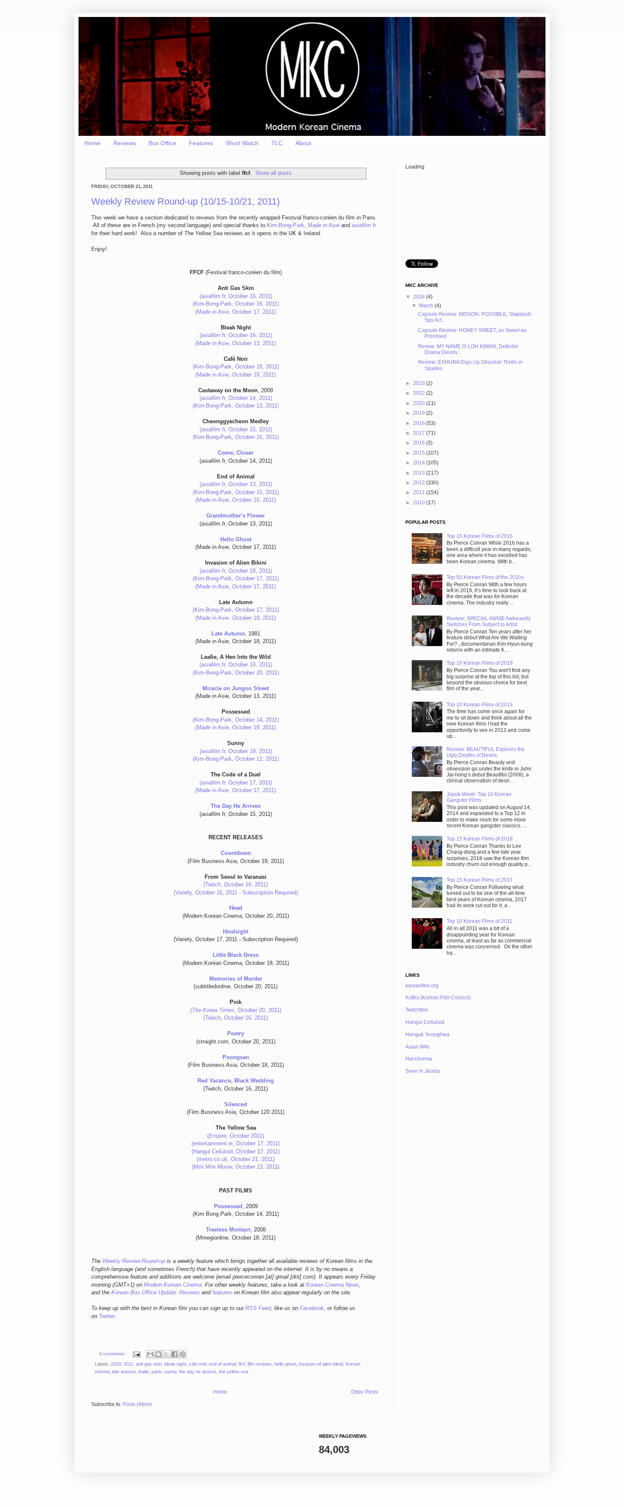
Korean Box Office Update (143, 1292)
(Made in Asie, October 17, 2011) (235, 312)
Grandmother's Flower (235, 515)
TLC (277, 143)
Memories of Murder (235, 979)
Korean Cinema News (332, 1285)
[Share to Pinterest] (182, 1354)
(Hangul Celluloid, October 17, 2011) (235, 1151)
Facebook (312, 1308)
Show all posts (274, 173)
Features (201, 143)
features (222, 1292)
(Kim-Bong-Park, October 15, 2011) (236, 492)
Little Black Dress (236, 955)
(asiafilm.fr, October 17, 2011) (236, 782)
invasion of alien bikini (321, 1363)
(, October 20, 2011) (235, 1010)
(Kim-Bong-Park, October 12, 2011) (236, 759)
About (303, 143)
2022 (419, 393)
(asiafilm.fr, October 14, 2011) (236, 398)
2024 (419, 297)
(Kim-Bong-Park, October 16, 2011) (236, 304)
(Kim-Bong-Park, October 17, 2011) (236, 578)
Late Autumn (228, 633)
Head (235, 908)
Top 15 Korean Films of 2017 (480, 880)
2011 (128, 1363)
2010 (116, 1363)
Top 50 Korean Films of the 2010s (485, 577)
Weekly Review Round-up (133, 1261)
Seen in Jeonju (422, 1071)
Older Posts (364, 1392)
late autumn (124, 1371)
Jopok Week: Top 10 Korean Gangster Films (479, 797)
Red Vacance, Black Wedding (235, 1080)
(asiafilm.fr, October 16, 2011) (236, 296)
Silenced (235, 1104)
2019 (419, 413)
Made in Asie (324, 225)
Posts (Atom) (137, 1404)
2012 (419, 483)
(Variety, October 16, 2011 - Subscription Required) (236, 892)
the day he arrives (197, 1371)
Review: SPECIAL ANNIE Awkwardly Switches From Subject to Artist (489, 621)
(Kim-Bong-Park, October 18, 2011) (236, 366)
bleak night (175, 1363)
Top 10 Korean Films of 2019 (480, 663)
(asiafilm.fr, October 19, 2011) (236, 664)
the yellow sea (233, 1371)
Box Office (162, 143)
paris (157, 1371)
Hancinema (418, 1059)
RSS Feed (258, 1308)
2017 (419, 433)
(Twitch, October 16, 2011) (235, 884)
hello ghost (285, 1363)
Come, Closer (235, 453)
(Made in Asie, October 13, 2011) (235, 343)
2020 (419, 403)
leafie (143, 1371)
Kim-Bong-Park (285, 225)
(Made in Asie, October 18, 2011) (235, 618)
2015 (419, 453)
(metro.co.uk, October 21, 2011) (236, 1159)
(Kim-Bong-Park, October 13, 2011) (236, 405)
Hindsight (235, 931)
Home (92, 143)
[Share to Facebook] (174, 1354)
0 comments (112, 1353)
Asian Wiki (417, 1047)
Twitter (107, 1316)
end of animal (222, 1363)
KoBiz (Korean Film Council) (438, 998)
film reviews (259, 1363)
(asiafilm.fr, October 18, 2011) (236, 571)
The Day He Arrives (236, 806)
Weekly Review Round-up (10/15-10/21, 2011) (185, 201)
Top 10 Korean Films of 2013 (480, 705)
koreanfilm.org (421, 986)
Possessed (228, 1206)
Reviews (124, 143)
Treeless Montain (228, 1229)
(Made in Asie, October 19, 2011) (235, 374)
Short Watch (242, 143)
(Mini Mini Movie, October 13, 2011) (235, 1167)
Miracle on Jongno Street (235, 688)
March (427, 306)
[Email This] (150, 1354)
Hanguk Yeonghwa (427, 1034)
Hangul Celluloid (424, 1022)
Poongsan (235, 1057)
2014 (419, 463)
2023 (419, 383)
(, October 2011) (235, 1136)
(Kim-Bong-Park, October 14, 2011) (236, 720)
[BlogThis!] (158, 1354)
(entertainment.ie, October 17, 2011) (235, 1143)
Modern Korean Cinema (173, 1285)
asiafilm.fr (364, 225)
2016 (419, 443)
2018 (419, 423)
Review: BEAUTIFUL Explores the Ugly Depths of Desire (486, 752)
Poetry (235, 1033)
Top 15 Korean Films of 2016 (480, 536)
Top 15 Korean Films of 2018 (480, 839)
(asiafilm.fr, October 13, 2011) (236, 484)
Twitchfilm (416, 1010)
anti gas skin (149, 1363)
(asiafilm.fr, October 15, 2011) (236, 429)
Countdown (236, 853)
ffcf (242, 1363)
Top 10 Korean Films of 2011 (479, 921)
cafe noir (197, 1363)
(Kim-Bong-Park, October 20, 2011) (236, 672)
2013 (419, 473)
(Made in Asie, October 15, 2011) (235, 500)
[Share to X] (166, 1354)
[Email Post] (136, 1353)
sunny (170, 1371)
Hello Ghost (235, 539)
